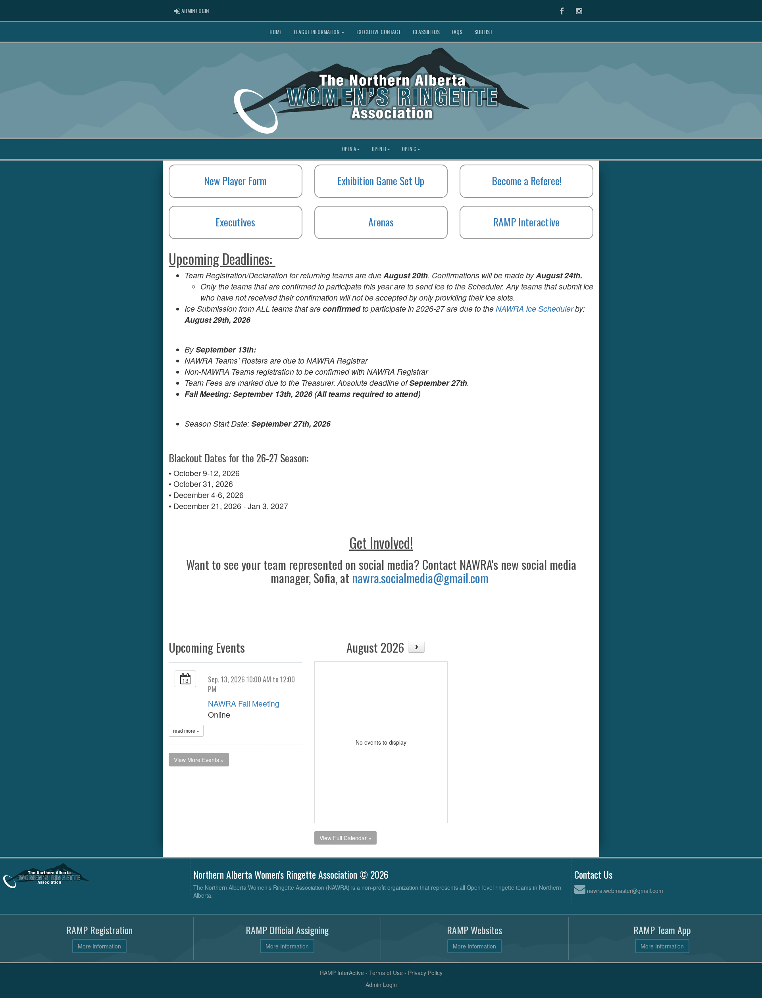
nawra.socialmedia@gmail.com (420, 578)
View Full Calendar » (345, 838)
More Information (99, 946)
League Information (317, 31)
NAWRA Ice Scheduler (534, 308)
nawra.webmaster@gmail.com (625, 891)
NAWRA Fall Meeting (243, 703)
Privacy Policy (425, 973)
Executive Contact (378, 31)
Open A (349, 149)
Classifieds (426, 31)
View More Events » (199, 760)
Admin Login (381, 984)
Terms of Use (386, 973)
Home (275, 31)
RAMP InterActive (342, 973)
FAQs (457, 31)
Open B (379, 149)
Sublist (483, 31)
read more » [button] (186, 730)
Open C (409, 149)
